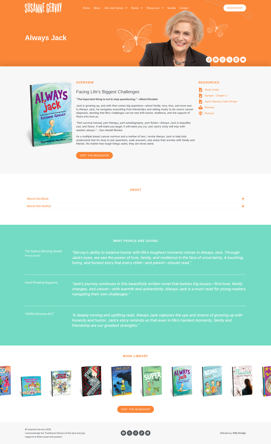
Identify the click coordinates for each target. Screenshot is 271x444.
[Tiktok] (209, 60)
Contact (183, 7)
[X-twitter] (229, 60)
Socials (171, 7)
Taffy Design (239, 433)
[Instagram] (223, 60)
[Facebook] (216, 60)
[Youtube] (243, 60)
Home (86, 7)
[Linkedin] (236, 60)
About (96, 7)
